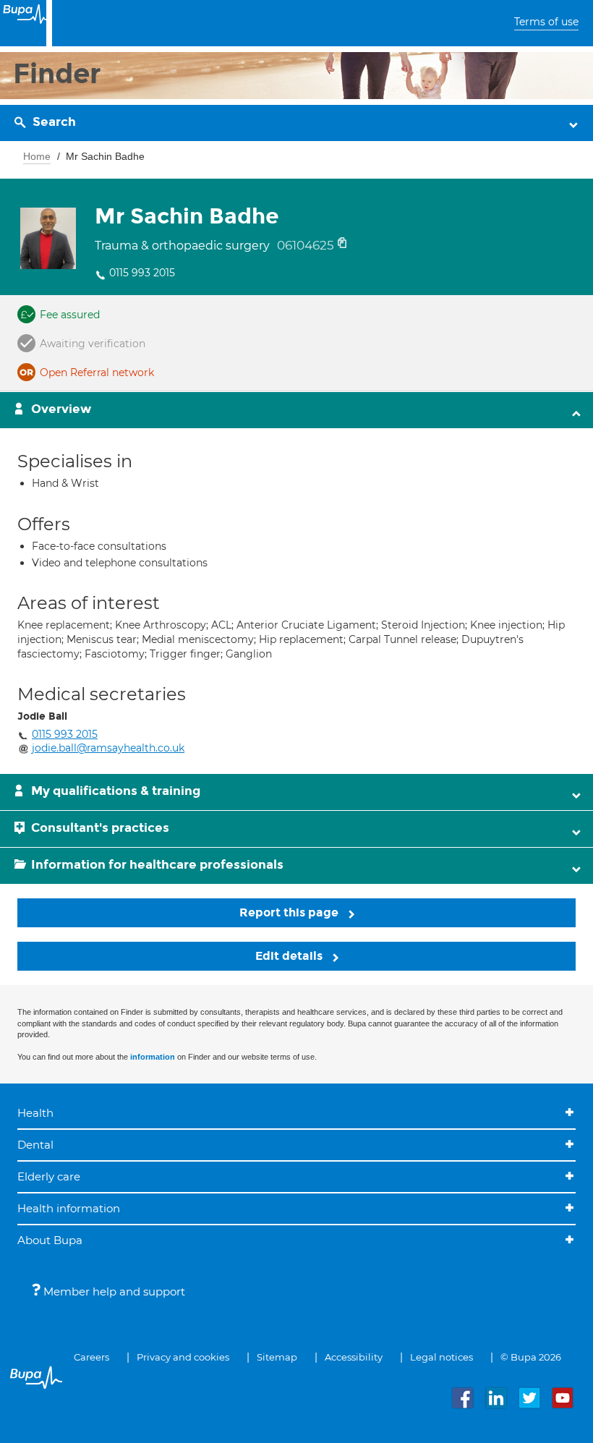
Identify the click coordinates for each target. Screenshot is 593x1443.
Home (37, 156)
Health (35, 1113)
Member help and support (112, 1291)
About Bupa (49, 1240)
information (152, 1056)
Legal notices (441, 1357)
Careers (91, 1357)
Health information (68, 1208)
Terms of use (546, 21)
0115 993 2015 (142, 272)
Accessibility (354, 1357)
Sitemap (277, 1357)
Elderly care (48, 1176)
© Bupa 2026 (530, 1357)
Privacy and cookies (183, 1357)
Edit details (290, 956)
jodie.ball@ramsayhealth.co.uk (108, 747)
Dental (35, 1145)
